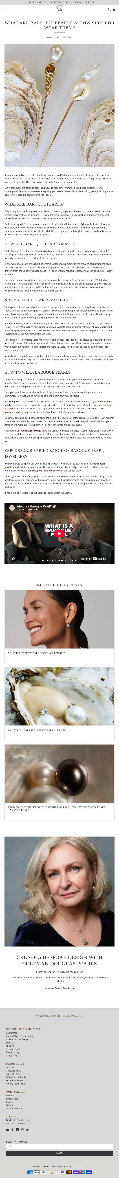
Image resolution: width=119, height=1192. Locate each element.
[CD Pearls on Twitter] (27, 1130)
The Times (31, 182)
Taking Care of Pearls (16, 1077)
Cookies (9, 1102)
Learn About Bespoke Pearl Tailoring (59, 988)
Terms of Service (14, 1049)
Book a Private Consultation (19, 1036)
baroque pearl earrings (29, 430)
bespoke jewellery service (47, 470)
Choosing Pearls (13, 1070)
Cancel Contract (13, 1055)
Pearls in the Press (14, 1080)
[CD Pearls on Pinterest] (22, 1130)
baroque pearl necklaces (72, 421)
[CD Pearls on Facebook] (12, 1130)
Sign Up (59, 1153)
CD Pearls (45, 1166)
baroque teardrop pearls (17, 412)
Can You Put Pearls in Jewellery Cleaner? (37, 730)
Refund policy (12, 1052)
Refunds (10, 1095)
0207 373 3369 (17, 1123)
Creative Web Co (78, 1166)
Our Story (10, 1067)
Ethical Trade (12, 1098)
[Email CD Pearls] (7, 1130)
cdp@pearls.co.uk (21, 1120)
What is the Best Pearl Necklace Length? (36, 653)
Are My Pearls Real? (15, 1083)
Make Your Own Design (17, 1039)
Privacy (9, 1105)
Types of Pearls (13, 1074)
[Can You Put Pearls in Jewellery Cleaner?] (59, 696)
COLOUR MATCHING (59, 2)
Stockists (10, 1042)
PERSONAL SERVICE (84, 2)
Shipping (10, 1046)
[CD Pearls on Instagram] (17, 1130)
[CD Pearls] (59, 9)
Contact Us (11, 1033)
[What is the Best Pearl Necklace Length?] (59, 619)
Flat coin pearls (12, 401)
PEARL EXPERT (37, 2)
